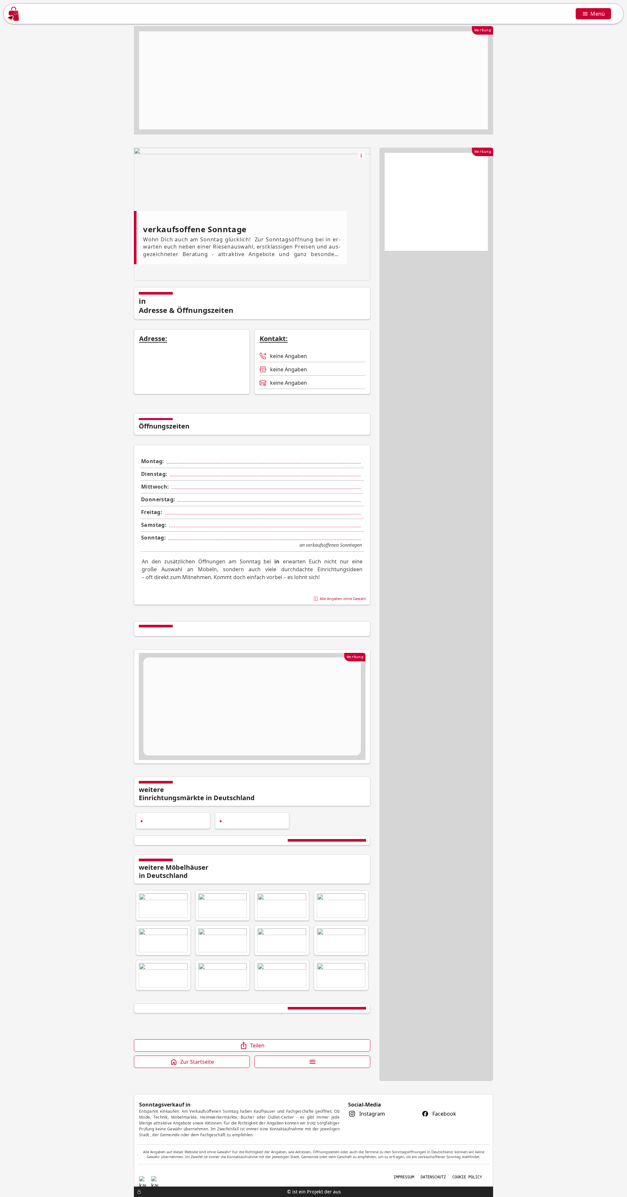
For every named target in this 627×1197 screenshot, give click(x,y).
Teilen (257, 1045)
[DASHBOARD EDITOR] (136, 1192)
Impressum (404, 1177)
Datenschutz (433, 1177)
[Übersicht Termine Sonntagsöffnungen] (163, 905)
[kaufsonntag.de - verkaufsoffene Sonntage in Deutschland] (13, 14)
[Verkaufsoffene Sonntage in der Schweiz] (143, 1178)
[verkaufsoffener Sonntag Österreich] (155, 1178)
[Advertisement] (313, 80)
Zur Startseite (197, 1061)
